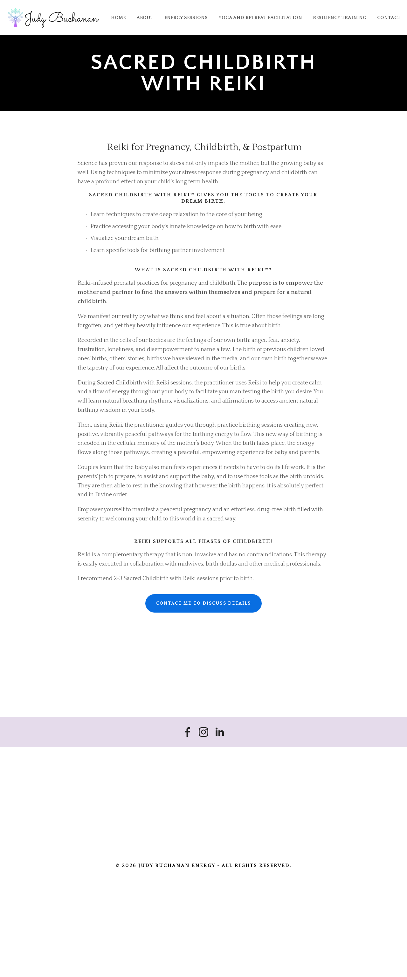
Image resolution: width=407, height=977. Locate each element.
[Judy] (203, 732)
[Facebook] (188, 732)
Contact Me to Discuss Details (203, 603)
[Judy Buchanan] (219, 732)
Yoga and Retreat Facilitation (260, 17)
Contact (389, 17)
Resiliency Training (339, 17)
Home (118, 17)
